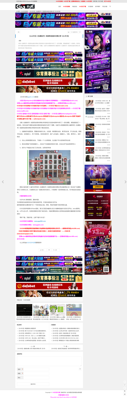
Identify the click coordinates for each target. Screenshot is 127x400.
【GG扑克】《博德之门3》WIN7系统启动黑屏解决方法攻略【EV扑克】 (102, 142)
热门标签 (100, 1)
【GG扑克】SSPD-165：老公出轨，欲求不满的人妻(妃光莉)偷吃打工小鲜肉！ (39, 338)
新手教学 (97, 6)
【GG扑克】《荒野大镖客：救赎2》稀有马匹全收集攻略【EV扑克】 (102, 158)
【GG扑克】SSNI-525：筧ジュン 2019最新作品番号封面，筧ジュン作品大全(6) (39, 335)
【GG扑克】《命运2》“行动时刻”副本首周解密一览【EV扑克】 (102, 134)
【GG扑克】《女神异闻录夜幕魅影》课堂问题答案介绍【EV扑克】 (70, 335)
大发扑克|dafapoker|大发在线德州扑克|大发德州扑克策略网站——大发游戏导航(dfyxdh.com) (48, 100)
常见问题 (104, 6)
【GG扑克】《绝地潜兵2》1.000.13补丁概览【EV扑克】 (33, 333)
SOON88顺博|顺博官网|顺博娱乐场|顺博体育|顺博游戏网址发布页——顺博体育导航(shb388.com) (50, 228)
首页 (59, 6)
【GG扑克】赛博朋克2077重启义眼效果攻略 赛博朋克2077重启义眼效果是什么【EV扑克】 (76, 340)
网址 (19, 377)
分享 (56, 250)
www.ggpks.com (38, 225)
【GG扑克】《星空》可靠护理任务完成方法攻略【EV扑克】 (102, 111)
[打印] (68, 32)
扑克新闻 (90, 6)
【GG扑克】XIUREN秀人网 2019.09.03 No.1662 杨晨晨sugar (69, 338)
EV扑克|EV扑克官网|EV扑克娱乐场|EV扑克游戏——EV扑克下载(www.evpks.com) (42, 105)
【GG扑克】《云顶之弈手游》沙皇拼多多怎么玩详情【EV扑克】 (69, 331)
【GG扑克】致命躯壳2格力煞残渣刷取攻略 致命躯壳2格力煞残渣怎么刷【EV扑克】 (24, 319)
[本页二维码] (124, 394)
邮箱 (20, 373)
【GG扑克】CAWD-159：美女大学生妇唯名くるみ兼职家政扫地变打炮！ (102, 103)
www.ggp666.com (40, 221)
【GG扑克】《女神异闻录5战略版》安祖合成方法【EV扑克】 (102, 150)
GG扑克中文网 (31, 242)
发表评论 (75, 32)
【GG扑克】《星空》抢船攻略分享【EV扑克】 (64, 333)
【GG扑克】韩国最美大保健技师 (27, 328)
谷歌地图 (79, 392)
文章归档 (95, 1)
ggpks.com (31, 97)
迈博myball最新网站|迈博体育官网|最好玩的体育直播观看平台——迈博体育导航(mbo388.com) (46, 103)
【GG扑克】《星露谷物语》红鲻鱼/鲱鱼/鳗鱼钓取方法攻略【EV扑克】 (71, 328)
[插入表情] (80, 369)
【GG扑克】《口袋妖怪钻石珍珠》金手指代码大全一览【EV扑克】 (73, 319)
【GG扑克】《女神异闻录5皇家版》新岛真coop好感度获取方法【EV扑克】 (38, 340)
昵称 (20, 369)
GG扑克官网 (24, 11)
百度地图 (74, 392)
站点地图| (69, 392)
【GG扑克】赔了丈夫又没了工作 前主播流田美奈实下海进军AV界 (35, 331)
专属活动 (74, 6)
